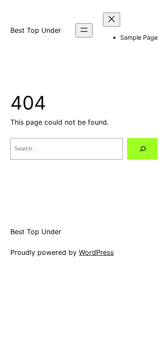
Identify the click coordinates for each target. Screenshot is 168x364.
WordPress (96, 252)
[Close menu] (111, 20)
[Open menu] (84, 30)
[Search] (142, 148)
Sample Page (139, 37)
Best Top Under (35, 30)
